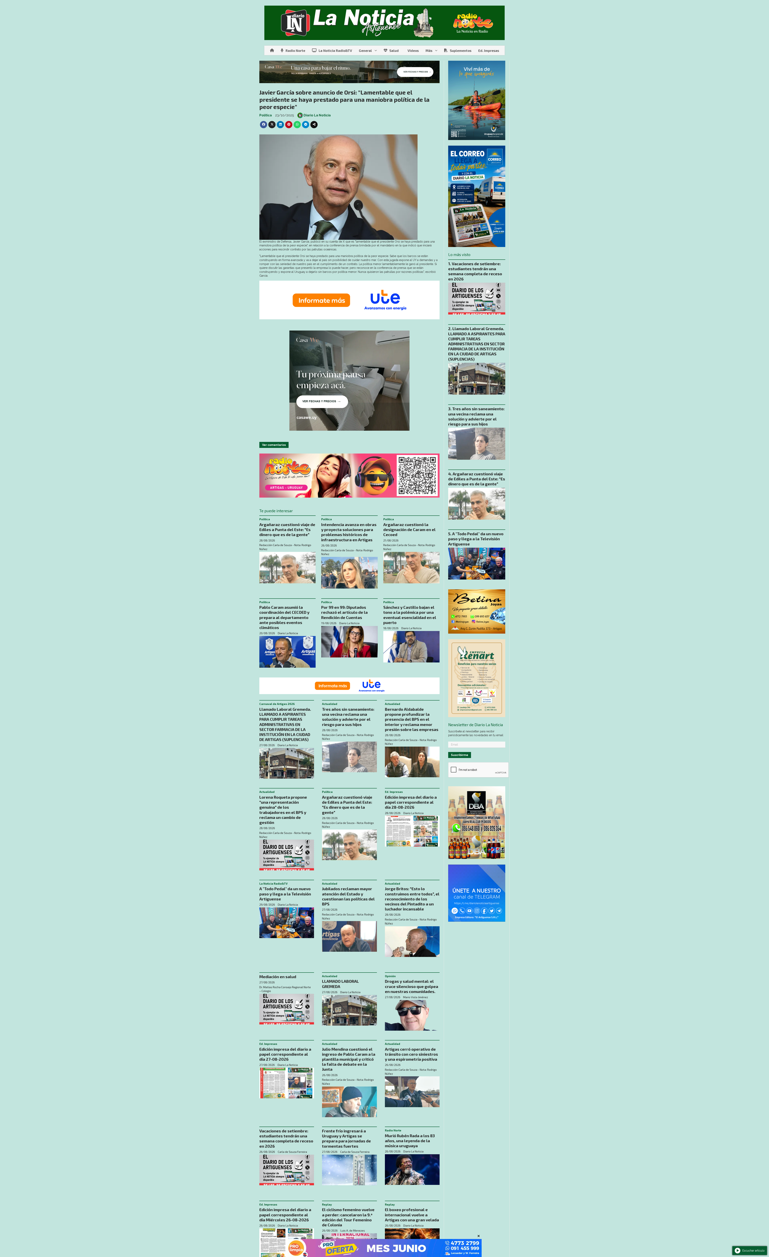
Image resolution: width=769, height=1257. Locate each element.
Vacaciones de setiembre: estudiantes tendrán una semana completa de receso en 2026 (286, 1138)
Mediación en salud (277, 976)
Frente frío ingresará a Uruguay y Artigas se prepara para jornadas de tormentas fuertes (346, 1138)
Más (429, 50)
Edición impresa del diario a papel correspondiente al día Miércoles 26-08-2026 (285, 1214)
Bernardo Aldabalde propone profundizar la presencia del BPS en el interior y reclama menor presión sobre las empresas (411, 719)
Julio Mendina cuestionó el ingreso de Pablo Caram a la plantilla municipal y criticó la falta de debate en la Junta (348, 1059)
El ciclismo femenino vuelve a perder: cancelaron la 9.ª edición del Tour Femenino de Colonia (348, 1217)
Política (265, 115)
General (365, 50)
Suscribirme (459, 755)
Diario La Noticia (317, 115)
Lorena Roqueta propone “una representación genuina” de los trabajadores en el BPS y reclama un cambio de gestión (283, 810)
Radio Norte (295, 50)
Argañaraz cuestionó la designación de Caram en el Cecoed (409, 529)
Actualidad (329, 704)
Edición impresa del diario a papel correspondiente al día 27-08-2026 (285, 1054)
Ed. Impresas (488, 50)
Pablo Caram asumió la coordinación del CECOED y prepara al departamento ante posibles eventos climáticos (284, 617)
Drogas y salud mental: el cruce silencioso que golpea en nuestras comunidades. (411, 986)
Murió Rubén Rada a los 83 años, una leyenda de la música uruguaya (410, 1140)
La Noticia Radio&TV (335, 50)
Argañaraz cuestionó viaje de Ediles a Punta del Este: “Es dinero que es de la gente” (287, 529)
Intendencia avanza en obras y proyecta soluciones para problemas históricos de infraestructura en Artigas (348, 532)
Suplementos (460, 50)
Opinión (390, 976)
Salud (394, 50)
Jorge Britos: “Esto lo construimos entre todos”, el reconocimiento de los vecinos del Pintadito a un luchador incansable (412, 898)
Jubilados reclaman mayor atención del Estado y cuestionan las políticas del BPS (348, 896)
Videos (413, 50)
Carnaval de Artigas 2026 (277, 704)
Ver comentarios (274, 445)
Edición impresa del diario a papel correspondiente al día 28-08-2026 (411, 802)
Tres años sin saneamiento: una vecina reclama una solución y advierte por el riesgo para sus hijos (348, 717)
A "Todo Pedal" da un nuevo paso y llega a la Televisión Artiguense (285, 893)
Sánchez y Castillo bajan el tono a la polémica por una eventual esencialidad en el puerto (409, 615)
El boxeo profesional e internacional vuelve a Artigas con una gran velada (412, 1214)
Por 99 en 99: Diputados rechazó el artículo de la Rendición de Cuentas (344, 612)
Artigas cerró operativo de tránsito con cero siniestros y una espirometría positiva (411, 1054)
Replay (327, 1204)
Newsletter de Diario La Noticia (475, 725)
